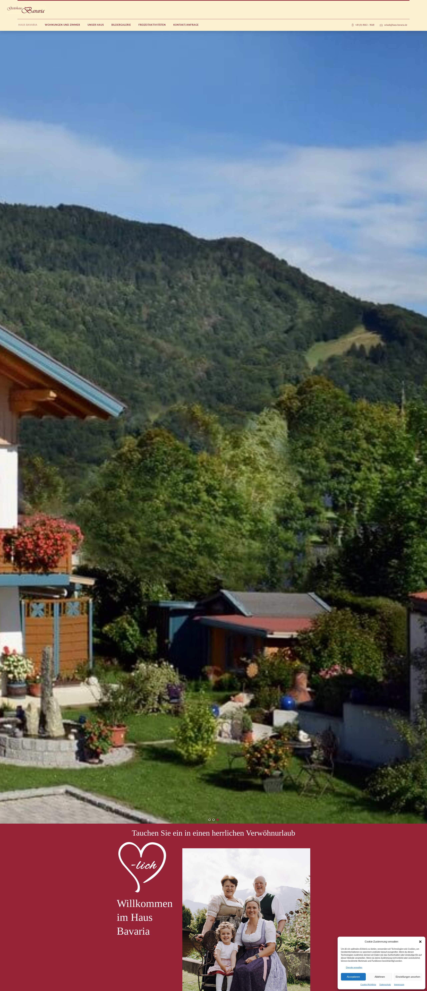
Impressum (399, 984)
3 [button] (217, 820)
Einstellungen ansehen (408, 976)
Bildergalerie (121, 25)
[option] (213, 427)
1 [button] (209, 820)
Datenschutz (385, 984)
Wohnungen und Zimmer (62, 25)
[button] (420, 941)
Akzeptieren (353, 976)
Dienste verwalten (354, 967)
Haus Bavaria (27, 25)
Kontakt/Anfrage (186, 25)
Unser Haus (96, 25)
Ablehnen (380, 976)
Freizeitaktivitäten (152, 25)
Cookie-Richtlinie (368, 984)
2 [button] (213, 820)
